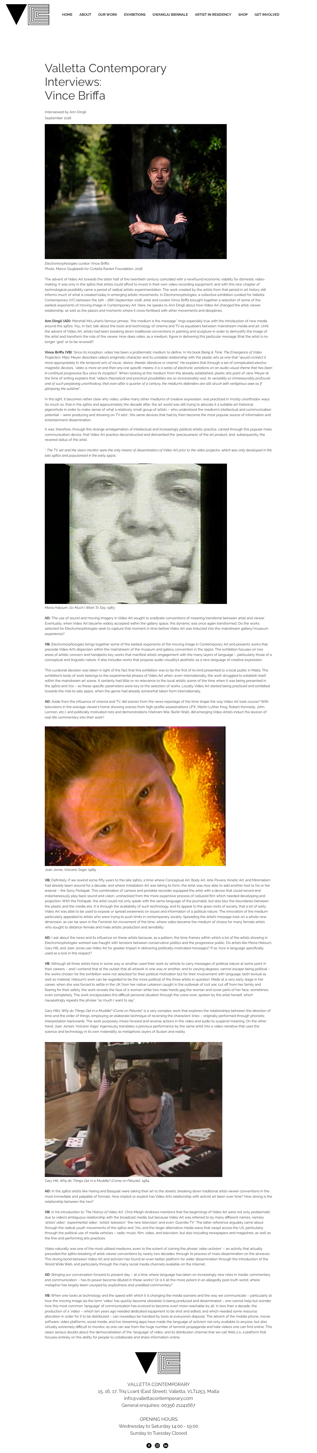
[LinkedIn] (165, 1445)
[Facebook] (149, 1445)
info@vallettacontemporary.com (158, 1398)
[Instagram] (157, 1445)
